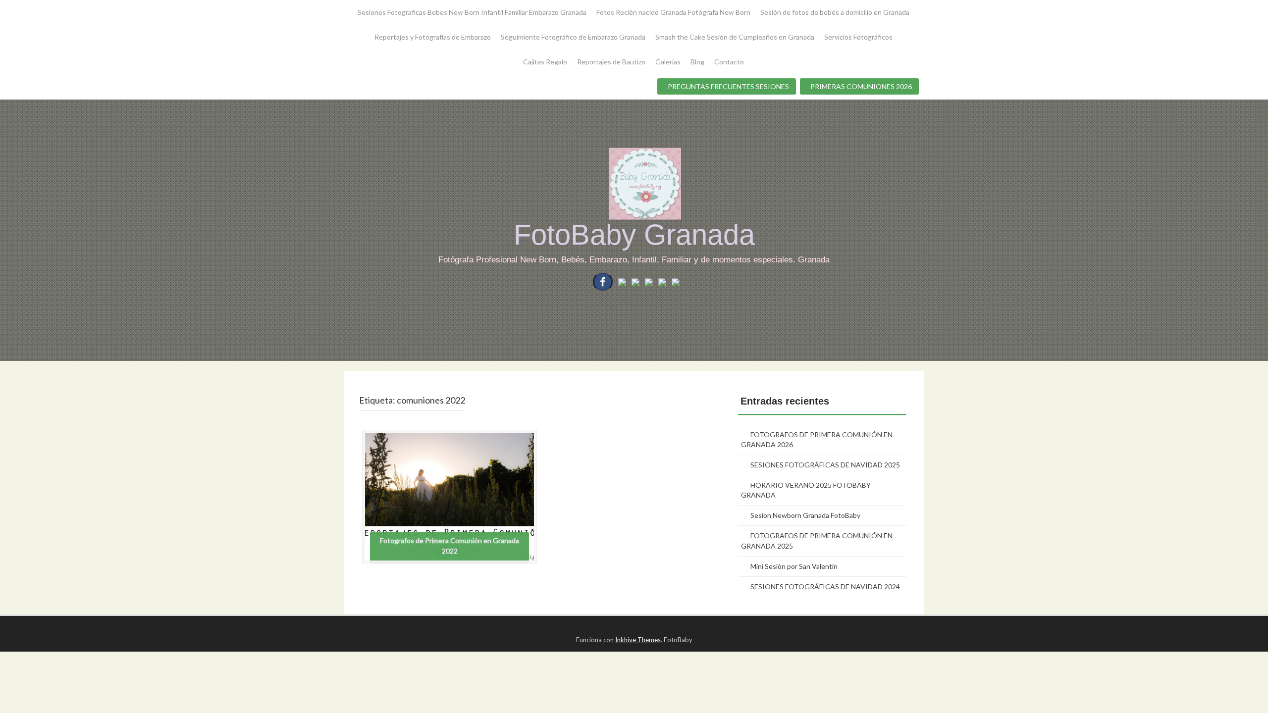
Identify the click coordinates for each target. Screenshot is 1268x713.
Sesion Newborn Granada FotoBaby (805, 515)
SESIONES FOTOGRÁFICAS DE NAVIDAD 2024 (825, 586)
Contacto (729, 61)
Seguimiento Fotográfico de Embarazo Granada (573, 37)
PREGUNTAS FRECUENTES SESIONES (728, 86)
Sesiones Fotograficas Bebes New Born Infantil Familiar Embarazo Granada (472, 12)
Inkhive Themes (638, 640)
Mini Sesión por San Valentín (794, 566)
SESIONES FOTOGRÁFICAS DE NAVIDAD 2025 (825, 464)
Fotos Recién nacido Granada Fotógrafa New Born (673, 12)
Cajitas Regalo (545, 61)
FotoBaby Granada (634, 234)
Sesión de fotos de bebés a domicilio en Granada (834, 12)
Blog (697, 61)
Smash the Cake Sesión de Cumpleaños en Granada (734, 37)
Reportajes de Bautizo (611, 61)
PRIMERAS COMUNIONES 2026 (861, 86)
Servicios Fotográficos (858, 37)
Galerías (668, 61)
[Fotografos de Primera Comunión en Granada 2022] (449, 495)
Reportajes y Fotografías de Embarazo (432, 37)
